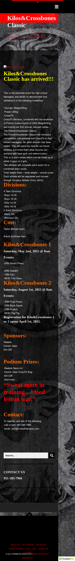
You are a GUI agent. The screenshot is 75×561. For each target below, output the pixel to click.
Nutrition (41, 545)
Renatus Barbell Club (19, 549)
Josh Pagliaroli (35, 36)
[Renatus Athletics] (26, 7)
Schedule (43, 549)
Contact (28, 553)
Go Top (29, 514)
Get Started (28, 545)
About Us (15, 545)
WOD (34, 549)
